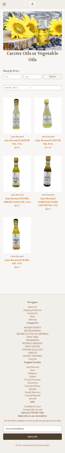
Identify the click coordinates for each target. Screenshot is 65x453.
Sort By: (8, 88)
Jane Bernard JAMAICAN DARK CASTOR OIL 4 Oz (48, 202)
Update (52, 76)
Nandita (32, 389)
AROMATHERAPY (32, 327)
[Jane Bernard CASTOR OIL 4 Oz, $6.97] (17, 115)
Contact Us (32, 313)
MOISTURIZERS (32, 346)
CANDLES (32, 353)
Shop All (32, 359)
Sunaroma (33, 383)
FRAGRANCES (32, 340)
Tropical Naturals (32, 395)
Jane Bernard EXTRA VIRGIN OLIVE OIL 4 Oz (17, 200)
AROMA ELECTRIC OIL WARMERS (33, 334)
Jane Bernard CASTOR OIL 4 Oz (17, 142)
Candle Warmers (33, 392)
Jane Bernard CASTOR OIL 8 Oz (47, 142)
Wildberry (32, 373)
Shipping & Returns (32, 310)
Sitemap (32, 319)
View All (32, 398)
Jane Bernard (32, 367)
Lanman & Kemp (32, 386)
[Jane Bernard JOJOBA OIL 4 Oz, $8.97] (17, 235)
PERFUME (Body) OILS (32, 349)
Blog (32, 316)
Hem (32, 370)
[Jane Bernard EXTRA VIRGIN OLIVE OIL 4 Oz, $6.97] (17, 173)
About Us (32, 307)
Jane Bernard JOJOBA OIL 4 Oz (17, 262)
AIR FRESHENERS (32, 331)
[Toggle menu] (4, 4)
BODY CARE (32, 337)
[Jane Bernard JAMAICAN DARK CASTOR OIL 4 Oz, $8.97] (48, 173)
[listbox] (22, 87)
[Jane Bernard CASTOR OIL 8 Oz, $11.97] (48, 115)
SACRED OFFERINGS (32, 356)
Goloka (32, 376)
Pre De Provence (33, 380)
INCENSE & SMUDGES (32, 343)
